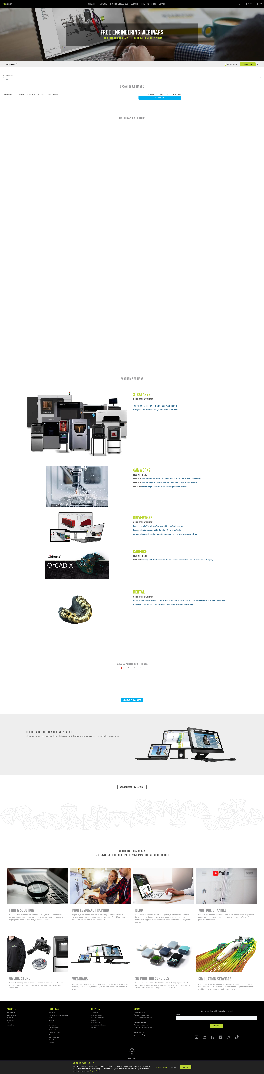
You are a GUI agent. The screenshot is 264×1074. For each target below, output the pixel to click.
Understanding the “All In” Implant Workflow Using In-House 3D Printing (163, 604)
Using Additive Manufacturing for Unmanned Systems (155, 409)
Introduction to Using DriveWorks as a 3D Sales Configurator (158, 526)
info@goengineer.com (145, 1017)
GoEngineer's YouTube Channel (208, 869)
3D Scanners (10, 1020)
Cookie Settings (161, 1067)
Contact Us (159, 98)
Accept (185, 1067)
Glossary (51, 1035)
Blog (135, 869)
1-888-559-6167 (144, 1025)
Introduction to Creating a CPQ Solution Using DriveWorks (157, 530)
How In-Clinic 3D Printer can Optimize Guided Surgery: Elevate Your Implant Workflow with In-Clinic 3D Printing (179, 600)
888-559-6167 (232, 64)
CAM (8, 1022)
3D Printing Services (141, 937)
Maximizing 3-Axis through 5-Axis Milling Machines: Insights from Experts (172, 478)
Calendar (51, 1020)
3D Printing (94, 1013)
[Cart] (261, 4)
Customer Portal (54, 1030)
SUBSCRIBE (247, 64)
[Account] (257, 4)
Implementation (96, 1022)
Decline (173, 1067)
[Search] (239, 4)
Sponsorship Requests (141, 1035)
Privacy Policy (95, 1071)
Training (51, 1042)
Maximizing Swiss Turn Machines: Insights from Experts (164, 486)
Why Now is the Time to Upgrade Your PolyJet (156, 406)
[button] (250, 4)
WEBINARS (10, 64)
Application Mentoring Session (58, 1015)
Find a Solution (13, 869)
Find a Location (139, 1032)
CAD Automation (96, 1015)
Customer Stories (54, 1032)
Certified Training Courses (80, 869)
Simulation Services (203, 937)
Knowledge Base (54, 1037)
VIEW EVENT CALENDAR (132, 700)
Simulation (94, 1027)
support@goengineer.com (147, 1027)
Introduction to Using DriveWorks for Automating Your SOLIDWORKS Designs (165, 534)
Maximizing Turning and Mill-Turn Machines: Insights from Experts (169, 482)
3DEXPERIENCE (11, 1015)
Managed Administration (99, 1025)
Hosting (93, 1020)
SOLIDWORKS (11, 1013)
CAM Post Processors (97, 1017)
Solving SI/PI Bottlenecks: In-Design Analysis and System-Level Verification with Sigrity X (178, 560)
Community (52, 1025)
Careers (51, 1022)
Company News (54, 1027)
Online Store (12, 937)
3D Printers (10, 1017)
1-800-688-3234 (144, 1015)
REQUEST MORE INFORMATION (132, 787)
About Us (52, 1013)
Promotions (10, 1025)
